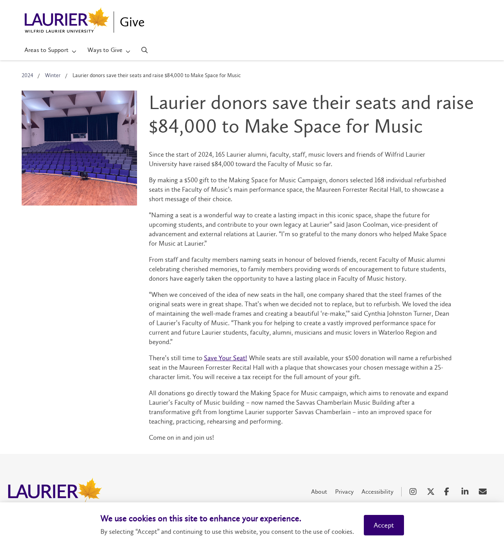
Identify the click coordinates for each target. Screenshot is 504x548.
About (319, 491)
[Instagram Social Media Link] (414, 492)
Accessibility (377, 491)
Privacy (344, 491)
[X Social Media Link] (431, 492)
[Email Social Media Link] (483, 492)
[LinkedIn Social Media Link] (466, 492)
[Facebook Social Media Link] (449, 492)
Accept (384, 525)
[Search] (145, 50)
